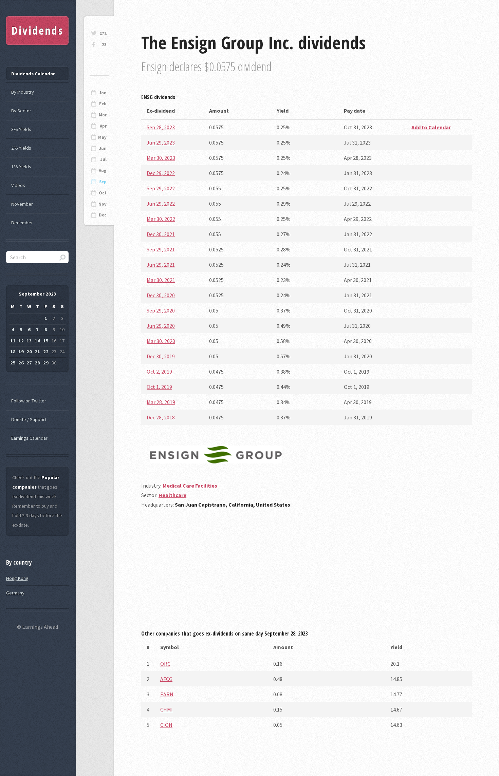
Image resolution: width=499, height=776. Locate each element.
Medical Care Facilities (190, 485)
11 (13, 341)
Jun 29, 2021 (161, 264)
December (22, 223)
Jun (103, 148)
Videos (18, 185)
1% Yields (21, 167)
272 (103, 33)
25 (13, 363)
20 (29, 351)
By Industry (22, 92)
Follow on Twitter (28, 401)
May (102, 137)
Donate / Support (29, 419)
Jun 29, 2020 (161, 325)
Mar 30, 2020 (161, 341)
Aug (103, 170)
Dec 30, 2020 (161, 295)
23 (104, 44)
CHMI (166, 709)
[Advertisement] (306, 571)
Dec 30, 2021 (161, 234)
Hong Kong (17, 578)
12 (21, 341)
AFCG (166, 679)
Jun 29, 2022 (161, 203)
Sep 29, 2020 (161, 310)
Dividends (37, 30)
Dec (103, 215)
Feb (103, 103)
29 (46, 363)
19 (21, 351)
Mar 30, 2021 (161, 280)
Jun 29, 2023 (161, 142)
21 (37, 351)
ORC (165, 663)
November (22, 204)
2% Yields (21, 148)
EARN (166, 694)
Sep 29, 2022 (161, 188)
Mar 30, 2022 (161, 218)
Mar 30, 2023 (161, 157)
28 (37, 363)
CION (166, 724)
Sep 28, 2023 (161, 127)
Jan (103, 93)
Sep (103, 181)
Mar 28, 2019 (161, 402)
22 (46, 351)
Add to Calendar (431, 127)
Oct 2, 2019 (159, 371)
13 (29, 341)
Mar (103, 115)
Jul (103, 159)
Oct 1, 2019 (159, 386)
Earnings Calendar (29, 438)
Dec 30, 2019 (161, 356)
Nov (102, 204)
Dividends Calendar (33, 74)
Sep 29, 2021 (161, 249)
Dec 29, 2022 (161, 173)
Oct (103, 193)
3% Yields (21, 129)
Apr (103, 126)
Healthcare (172, 495)
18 (13, 351)
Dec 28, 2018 (161, 417)
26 (21, 363)
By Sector (21, 111)
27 (29, 363)
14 (37, 341)
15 (46, 341)
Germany (15, 593)
